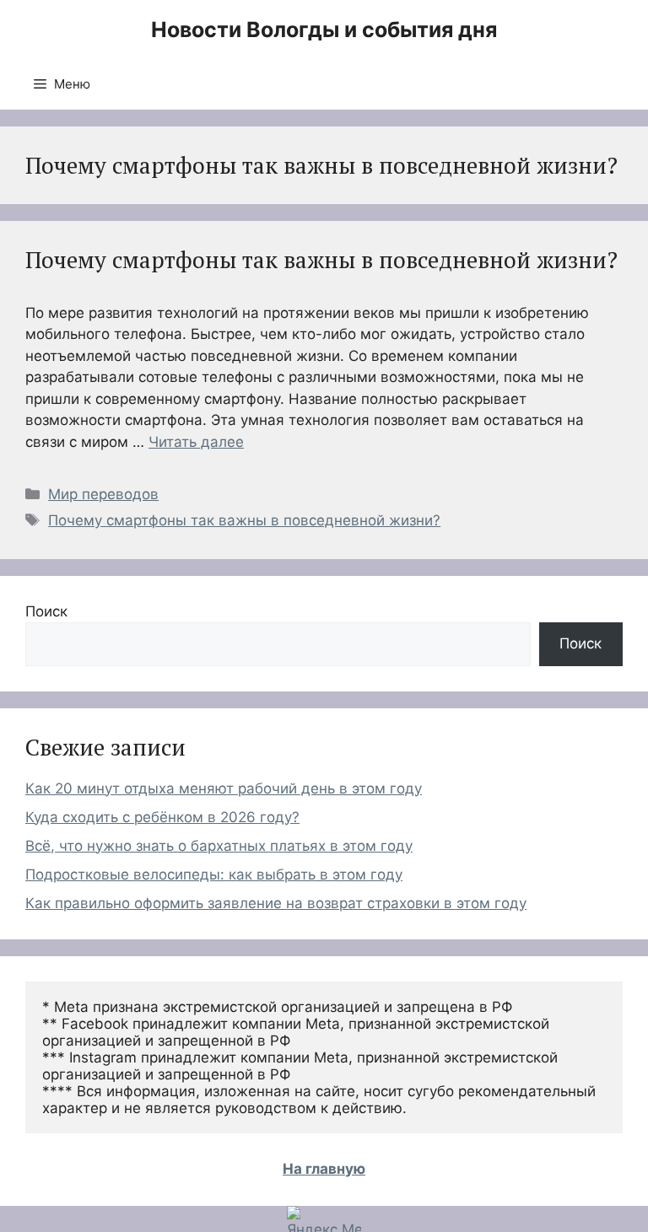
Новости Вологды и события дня (324, 29)
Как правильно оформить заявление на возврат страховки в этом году (275, 903)
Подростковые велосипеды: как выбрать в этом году (213, 874)
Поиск (46, 611)
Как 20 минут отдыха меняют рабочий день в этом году (223, 788)
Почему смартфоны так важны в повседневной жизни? (321, 260)
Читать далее (196, 441)
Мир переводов (103, 494)
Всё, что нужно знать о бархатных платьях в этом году (219, 845)
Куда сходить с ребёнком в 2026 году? (162, 817)
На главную (324, 1168)
